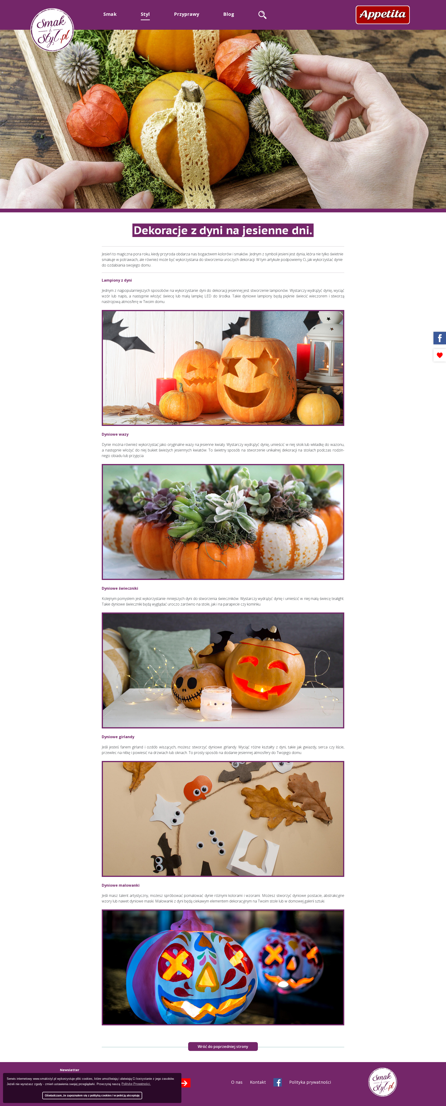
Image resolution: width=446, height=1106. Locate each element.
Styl (145, 14)
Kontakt (258, 1082)
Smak (110, 14)
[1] (183, 1082)
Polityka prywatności (310, 1082)
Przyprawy (186, 14)
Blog (228, 14)
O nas (237, 1082)
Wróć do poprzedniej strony (223, 1046)
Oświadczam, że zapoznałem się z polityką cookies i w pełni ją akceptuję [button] (92, 1095)
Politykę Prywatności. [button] (136, 1084)
